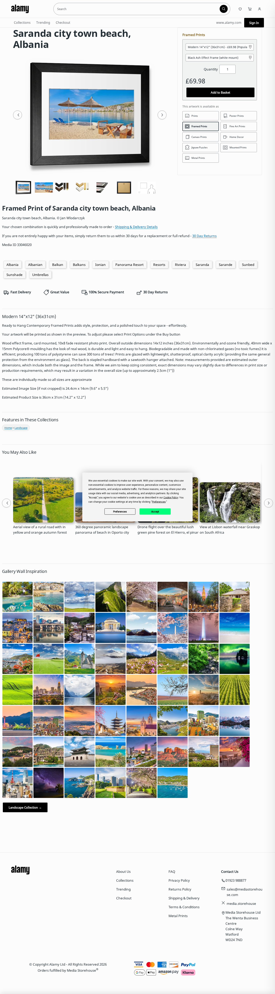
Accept (155, 511)
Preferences (120, 511)
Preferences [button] (159, 501)
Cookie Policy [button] (170, 497)
